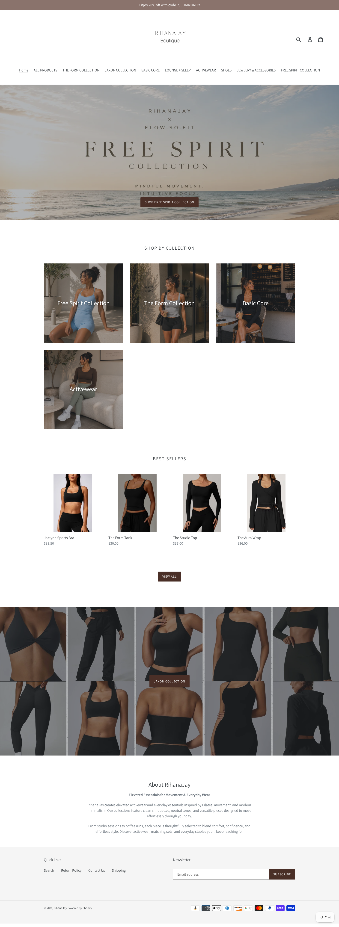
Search (49, 870)
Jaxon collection (169, 681)
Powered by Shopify (80, 908)
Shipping (119, 870)
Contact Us (96, 870)
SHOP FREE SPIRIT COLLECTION (169, 202)
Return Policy (71, 870)
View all (169, 576)
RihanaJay (60, 908)
